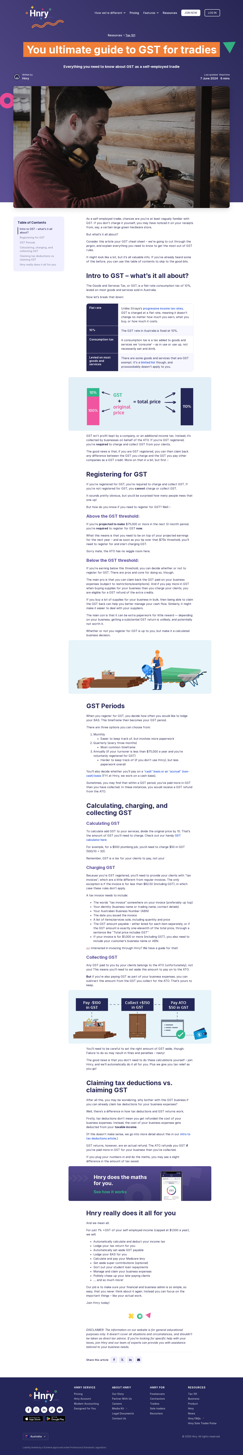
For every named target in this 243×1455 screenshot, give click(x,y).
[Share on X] (122, 1359)
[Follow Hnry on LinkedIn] (44, 1410)
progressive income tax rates (163, 308)
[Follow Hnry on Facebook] (28, 1410)
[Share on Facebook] (114, 1359)
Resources (170, 13)
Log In (212, 12)
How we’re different (108, 13)
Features (149, 13)
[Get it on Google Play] (55, 1418)
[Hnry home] (44, 1395)
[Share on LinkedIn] (130, 1359)
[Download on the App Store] (33, 1418)
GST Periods (27, 242)
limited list (148, 362)
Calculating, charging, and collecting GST (36, 249)
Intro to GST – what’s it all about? (36, 230)
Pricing (134, 13)
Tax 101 (130, 35)
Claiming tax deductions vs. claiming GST (37, 257)
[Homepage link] (39, 12)
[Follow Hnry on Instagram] (36, 1410)
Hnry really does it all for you (38, 264)
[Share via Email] (138, 1359)
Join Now (190, 12)
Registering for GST (32, 237)
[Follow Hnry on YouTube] (60, 1410)
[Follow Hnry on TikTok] (52, 1410)
